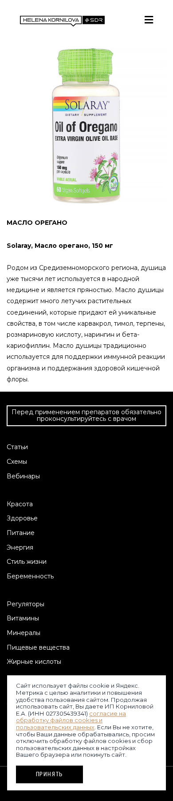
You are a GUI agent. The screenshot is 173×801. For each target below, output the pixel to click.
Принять (49, 774)
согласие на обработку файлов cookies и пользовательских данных (71, 720)
